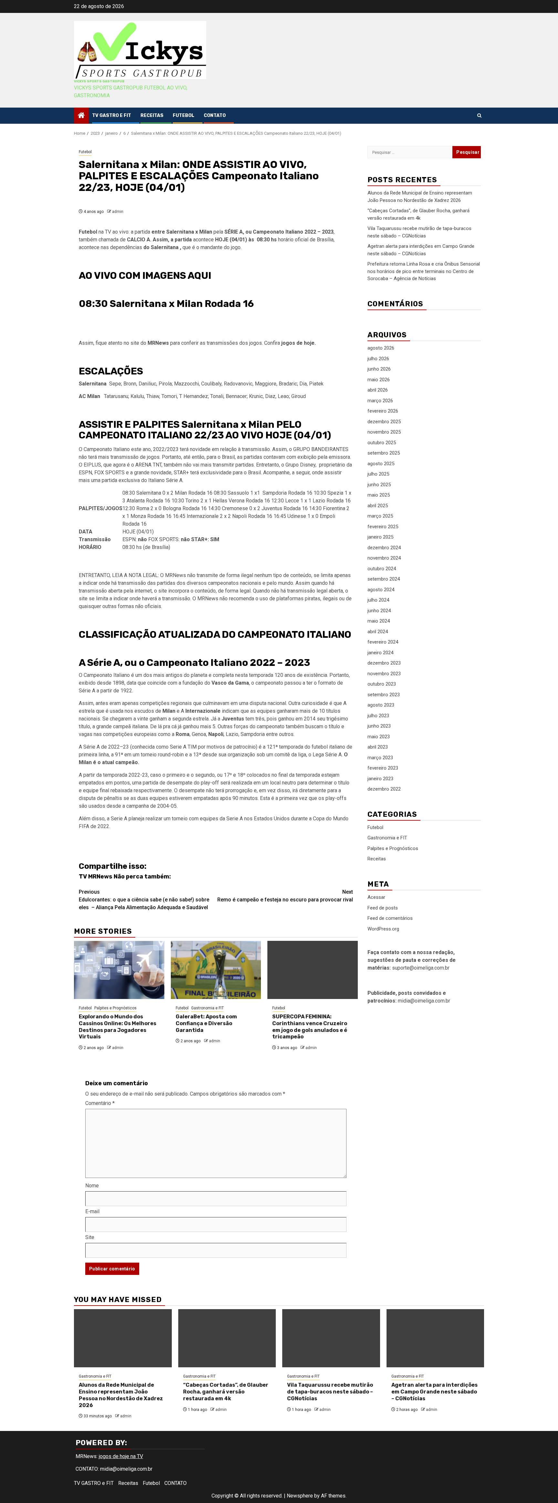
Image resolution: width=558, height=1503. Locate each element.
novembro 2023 (384, 674)
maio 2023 (378, 737)
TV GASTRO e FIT (111, 115)
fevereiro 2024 (382, 642)
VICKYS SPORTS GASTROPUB (99, 81)
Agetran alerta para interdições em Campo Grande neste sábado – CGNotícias (434, 1392)
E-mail (92, 1211)
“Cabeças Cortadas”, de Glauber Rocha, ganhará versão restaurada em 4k (225, 1392)
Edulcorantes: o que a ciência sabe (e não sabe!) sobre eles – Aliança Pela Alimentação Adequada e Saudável (144, 899)
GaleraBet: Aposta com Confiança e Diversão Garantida (206, 1023)
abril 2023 (377, 747)
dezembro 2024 (384, 548)
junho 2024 (379, 611)
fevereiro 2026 (382, 411)
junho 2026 (379, 369)
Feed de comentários (390, 918)
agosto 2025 (380, 464)
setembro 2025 (383, 453)
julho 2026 (378, 359)
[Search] (479, 115)
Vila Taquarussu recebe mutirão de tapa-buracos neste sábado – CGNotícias (330, 1392)
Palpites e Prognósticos (115, 1008)
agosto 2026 (380, 348)
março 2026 (380, 401)
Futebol (183, 115)
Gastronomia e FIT (207, 1008)
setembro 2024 (383, 579)
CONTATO (215, 115)
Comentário (100, 1103)
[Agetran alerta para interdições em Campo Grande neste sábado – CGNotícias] (435, 1338)
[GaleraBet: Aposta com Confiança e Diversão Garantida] (216, 970)
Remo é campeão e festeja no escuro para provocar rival (285, 896)
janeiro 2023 (380, 779)
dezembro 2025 (384, 422)
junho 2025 (379, 485)
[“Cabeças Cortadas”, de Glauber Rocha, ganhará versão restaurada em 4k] (227, 1338)
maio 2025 (378, 495)
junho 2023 (379, 726)
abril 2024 (377, 632)
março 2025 (380, 516)
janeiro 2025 (380, 537)
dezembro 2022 (384, 789)
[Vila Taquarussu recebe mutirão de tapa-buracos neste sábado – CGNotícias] (331, 1338)
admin (117, 211)
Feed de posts (382, 908)
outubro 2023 (381, 684)
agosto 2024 (380, 590)
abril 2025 (377, 506)
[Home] (81, 116)
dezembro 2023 (384, 663)
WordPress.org (383, 929)
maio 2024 (378, 621)
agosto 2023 (380, 705)
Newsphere (300, 1496)
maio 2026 (378, 380)
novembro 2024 (384, 558)
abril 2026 (377, 390)
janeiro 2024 (380, 653)
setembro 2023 (383, 695)
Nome (92, 1185)
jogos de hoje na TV (121, 1456)
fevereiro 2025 (382, 527)
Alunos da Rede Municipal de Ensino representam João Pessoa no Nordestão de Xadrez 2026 (121, 1395)
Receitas (151, 115)
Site (89, 1237)
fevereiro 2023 (382, 768)
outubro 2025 (381, 443)
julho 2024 (378, 600)
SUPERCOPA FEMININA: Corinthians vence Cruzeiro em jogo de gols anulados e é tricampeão (309, 1027)
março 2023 (380, 758)
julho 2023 (378, 716)
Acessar (376, 897)
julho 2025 (378, 474)
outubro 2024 (381, 569)
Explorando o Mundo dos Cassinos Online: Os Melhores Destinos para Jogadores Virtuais (117, 1027)
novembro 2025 (384, 432)
